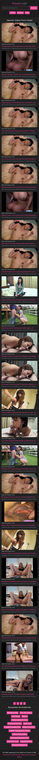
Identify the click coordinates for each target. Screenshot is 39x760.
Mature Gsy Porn (29, 727)
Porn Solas (16, 716)
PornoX (19, 3)
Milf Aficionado (12, 713)
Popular (20, 13)
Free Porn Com (12, 741)
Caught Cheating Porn (12, 727)
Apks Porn (27, 723)
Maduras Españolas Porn (19, 738)
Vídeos (12, 13)
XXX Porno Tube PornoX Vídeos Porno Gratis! (19, 755)
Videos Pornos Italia (19, 734)
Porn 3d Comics (26, 713)
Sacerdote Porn (26, 741)
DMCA (19, 757)
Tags (27, 13)
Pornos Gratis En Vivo (19, 720)
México (24, 716)
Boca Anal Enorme (14, 723)
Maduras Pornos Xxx (19, 745)
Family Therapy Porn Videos (19, 731)
